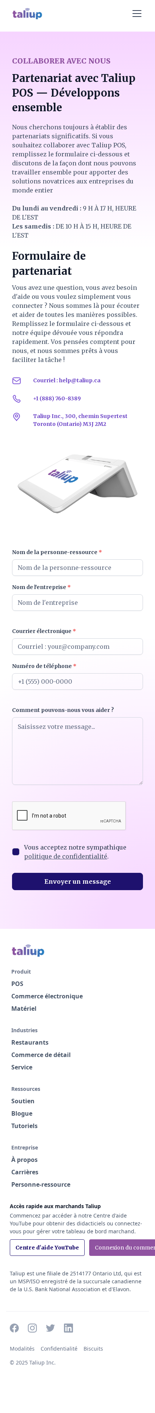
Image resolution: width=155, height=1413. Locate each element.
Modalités (22, 1348)
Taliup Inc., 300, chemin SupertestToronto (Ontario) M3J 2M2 (80, 420)
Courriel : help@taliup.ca (66, 380)
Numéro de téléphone (44, 666)
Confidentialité (59, 1348)
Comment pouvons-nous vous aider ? (63, 710)
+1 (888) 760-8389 (57, 398)
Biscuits (93, 1348)
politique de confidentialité (65, 856)
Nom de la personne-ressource (57, 552)
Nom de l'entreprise (41, 587)
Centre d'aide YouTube (47, 1247)
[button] (135, 14)
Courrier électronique (44, 631)
